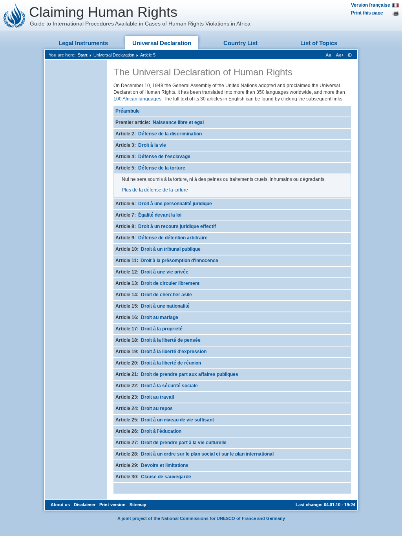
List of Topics (318, 43)
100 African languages (137, 99)
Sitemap (138, 504)
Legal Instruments (83, 43)
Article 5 (147, 55)
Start (83, 55)
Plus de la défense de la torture (155, 190)
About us (60, 504)
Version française (370, 5)
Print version (112, 504)
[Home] (14, 15)
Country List (240, 43)
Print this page (367, 13)
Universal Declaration (161, 43)
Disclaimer (84, 504)
